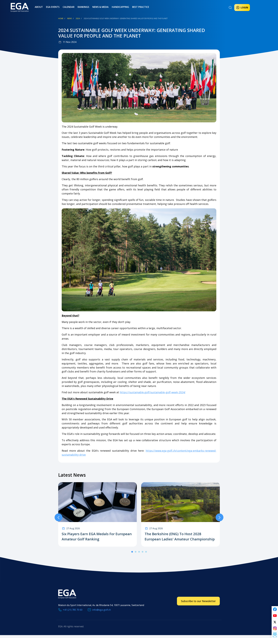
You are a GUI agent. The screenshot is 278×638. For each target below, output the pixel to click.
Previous (58, 517)
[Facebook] (275, 609)
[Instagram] (275, 628)
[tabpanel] (97, 514)
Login (244, 7)
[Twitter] (275, 622)
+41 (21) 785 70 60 (72, 609)
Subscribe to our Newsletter (198, 601)
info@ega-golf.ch (101, 609)
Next (219, 517)
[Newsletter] (275, 635)
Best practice (140, 7)
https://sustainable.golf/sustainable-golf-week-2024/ (152, 392)
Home (60, 18)
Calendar (68, 7)
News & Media (100, 7)
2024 (78, 18)
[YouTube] (275, 616)
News (69, 18)
